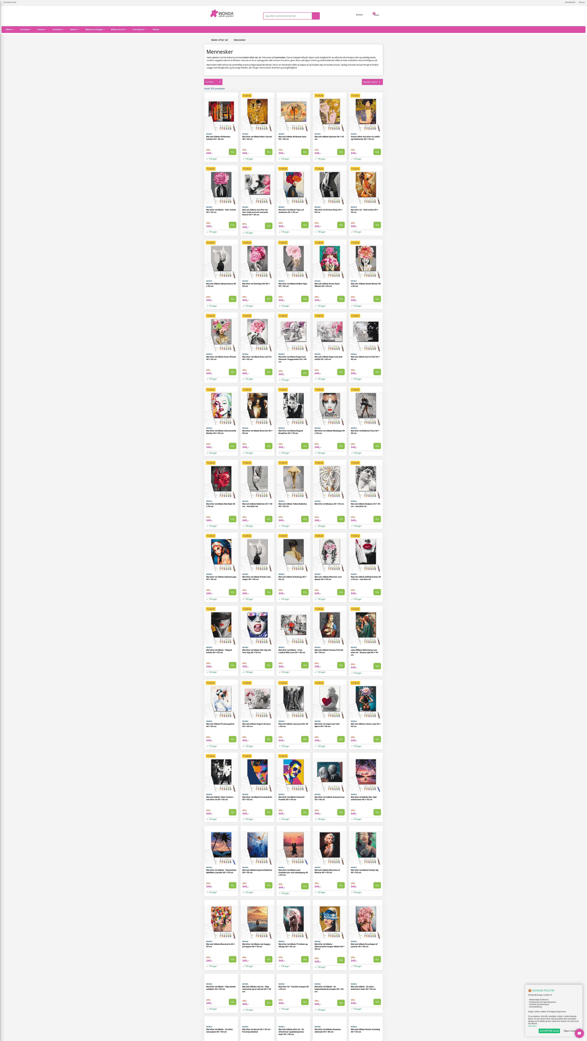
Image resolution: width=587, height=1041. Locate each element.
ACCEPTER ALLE (549, 1031)
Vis (232, 152)
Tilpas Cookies (570, 1031)
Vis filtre (209, 81)
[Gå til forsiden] (207, 40)
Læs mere (532, 1026)
